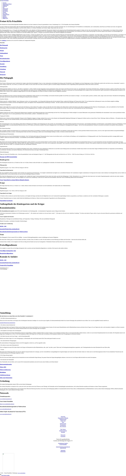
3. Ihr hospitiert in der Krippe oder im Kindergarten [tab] (10, 330)
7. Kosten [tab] (2, 349)
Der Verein (63, 429)
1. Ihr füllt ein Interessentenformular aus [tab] (8, 318)
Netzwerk (2, 72)
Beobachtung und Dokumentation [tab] (7, 134)
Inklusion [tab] (2, 121)
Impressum (63, 450)
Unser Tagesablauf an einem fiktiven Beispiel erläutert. (14, 180)
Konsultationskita (5, 58)
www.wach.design (21, 473)
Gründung (3, 69)
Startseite (63, 416)
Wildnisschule (63, 419)
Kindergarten (3, 48)
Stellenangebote (63, 430)
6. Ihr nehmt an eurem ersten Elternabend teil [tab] (9, 345)
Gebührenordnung (5, 375)
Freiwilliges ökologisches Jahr (8, 250)
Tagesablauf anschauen (6, 200)
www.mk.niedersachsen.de (5, 409)
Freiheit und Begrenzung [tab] (5, 110)
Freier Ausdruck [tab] (3, 93)
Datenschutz (63, 451)
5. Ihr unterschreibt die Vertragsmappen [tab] (8, 340)
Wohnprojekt (63, 423)
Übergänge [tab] (2, 139)
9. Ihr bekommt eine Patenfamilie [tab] (7, 359)
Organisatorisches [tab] (3, 146)
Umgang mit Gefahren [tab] (4, 116)
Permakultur (63, 425)
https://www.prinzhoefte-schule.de (7, 404)
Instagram (3, 74)
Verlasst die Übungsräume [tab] (5, 104)
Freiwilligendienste (5, 61)
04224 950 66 (63, 448)
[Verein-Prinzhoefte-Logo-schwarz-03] (4, 0)
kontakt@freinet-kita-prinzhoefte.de (9, 229)
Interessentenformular (6, 364)
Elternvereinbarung (5, 369)
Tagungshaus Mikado (63, 418)
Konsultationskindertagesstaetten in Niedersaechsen (14, 231)
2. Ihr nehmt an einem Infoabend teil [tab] (7, 325)
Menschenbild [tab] (3, 81)
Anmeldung (3, 66)
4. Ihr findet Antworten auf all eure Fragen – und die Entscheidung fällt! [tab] (15, 336)
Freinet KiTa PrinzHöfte (6, 265)
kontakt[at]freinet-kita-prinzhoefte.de (7, 322)
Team (1, 56)
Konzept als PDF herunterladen (8, 157)
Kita (63, 422)
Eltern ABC (3, 367)
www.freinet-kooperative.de (6, 398)
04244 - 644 (3, 226)
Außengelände (4, 53)
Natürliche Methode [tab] (4, 99)
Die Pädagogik (4, 45)
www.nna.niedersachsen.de (5, 414)
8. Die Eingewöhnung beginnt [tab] (6, 355)
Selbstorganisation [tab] (4, 86)
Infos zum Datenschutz (6, 377)
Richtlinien (3, 372)
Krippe (2, 50)
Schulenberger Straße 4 (63, 443)
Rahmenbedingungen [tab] (4, 152)
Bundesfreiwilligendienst (6, 253)
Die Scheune (63, 426)
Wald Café (63, 420)
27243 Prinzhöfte (63, 444)
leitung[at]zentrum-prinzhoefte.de (63, 446)
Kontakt (2, 64)
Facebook (63, 436)
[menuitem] (64, 2)
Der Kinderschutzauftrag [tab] (5, 128)
